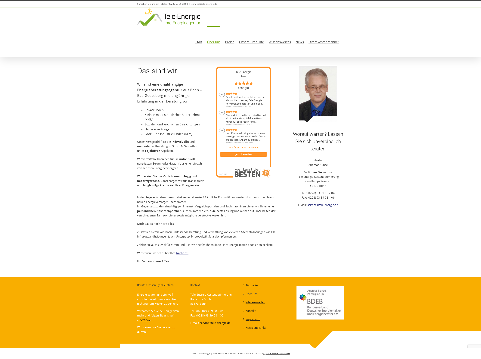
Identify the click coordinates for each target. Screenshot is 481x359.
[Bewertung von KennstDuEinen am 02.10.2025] (243, 100)
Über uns (251, 294)
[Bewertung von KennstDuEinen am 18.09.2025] (243, 118)
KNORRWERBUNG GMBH (278, 353)
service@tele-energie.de (204, 3)
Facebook (144, 320)
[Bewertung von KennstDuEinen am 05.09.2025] (243, 136)
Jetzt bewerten (243, 154)
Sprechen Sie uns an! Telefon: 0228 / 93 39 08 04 (162, 3)
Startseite (252, 285)
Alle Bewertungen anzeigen (243, 147)
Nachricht (182, 253)
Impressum (253, 319)
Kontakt (251, 311)
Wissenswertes (255, 302)
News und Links (256, 327)
